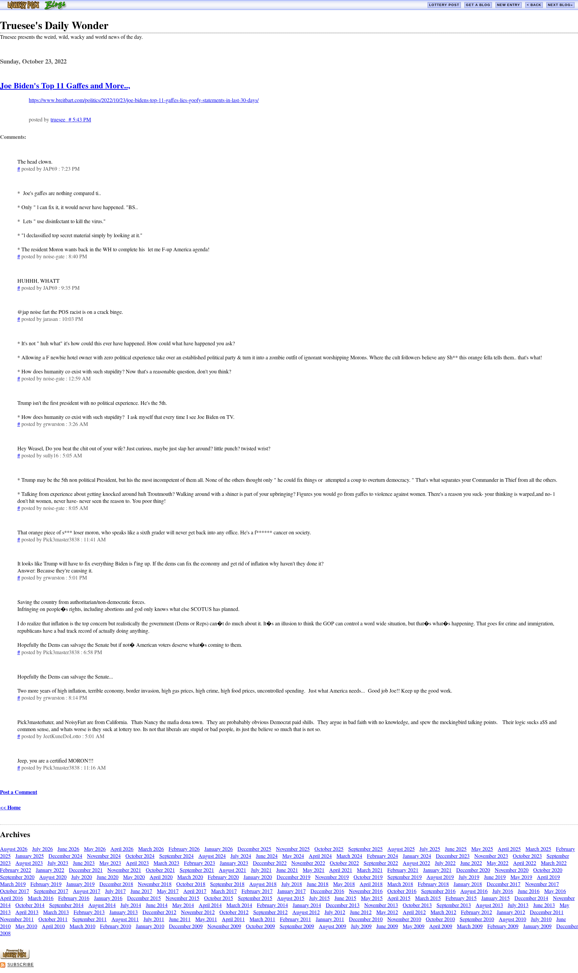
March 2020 (190, 876)
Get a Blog (478, 5)
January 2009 (537, 926)
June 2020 (107, 876)
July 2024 (240, 855)
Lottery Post (444, 5)
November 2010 (404, 918)
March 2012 (443, 911)
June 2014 (157, 904)
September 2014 (66, 904)
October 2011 (53, 918)
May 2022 (497, 862)
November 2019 (332, 876)
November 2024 (104, 855)
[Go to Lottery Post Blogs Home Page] (37, 7)
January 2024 (417, 855)
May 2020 (134, 876)
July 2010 (541, 918)
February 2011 (295, 918)
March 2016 (41, 897)
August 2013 (489, 904)
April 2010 (53, 926)
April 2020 (161, 876)
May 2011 (206, 918)
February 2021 (402, 869)
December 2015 (144, 897)
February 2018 (433, 883)
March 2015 (428, 897)
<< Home (10, 807)
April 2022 (524, 862)
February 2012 (476, 911)
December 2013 (343, 904)
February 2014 (272, 904)
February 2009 (502, 926)
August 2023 (29, 862)
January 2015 (495, 897)
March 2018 (400, 883)
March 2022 (554, 862)
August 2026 (13, 848)
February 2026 (184, 848)
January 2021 (437, 869)
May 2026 (95, 848)
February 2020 (223, 876)
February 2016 (73, 897)
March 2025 (538, 848)
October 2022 (344, 862)
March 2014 (239, 904)
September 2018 (227, 883)
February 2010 (115, 926)
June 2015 (345, 897)
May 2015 (372, 897)
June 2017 (141, 890)
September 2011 (89, 918)
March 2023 (166, 862)
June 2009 (387, 926)
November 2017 (542, 883)
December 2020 (473, 869)
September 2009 (297, 926)
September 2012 (270, 911)
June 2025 (456, 848)
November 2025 (293, 848)
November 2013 (381, 904)
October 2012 (234, 911)
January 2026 (218, 848)
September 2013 (454, 904)
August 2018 (263, 883)
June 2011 (180, 918)
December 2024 (65, 855)
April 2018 (371, 883)
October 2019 (368, 876)
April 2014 (210, 904)
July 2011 (153, 918)
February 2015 (461, 897)
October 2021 (160, 869)
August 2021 (232, 869)
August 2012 (306, 911)
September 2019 (404, 876)
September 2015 (255, 897)
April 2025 (509, 848)
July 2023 (57, 862)
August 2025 (401, 848)
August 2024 (212, 855)
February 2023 (199, 862)
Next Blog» (560, 5)
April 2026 (121, 848)
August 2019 (440, 876)
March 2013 (56, 911)
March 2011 (262, 918)
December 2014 (531, 897)
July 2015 (319, 897)
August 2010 (512, 918)
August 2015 (290, 897)
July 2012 (334, 911)
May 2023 (110, 862)
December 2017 (503, 883)
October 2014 (29, 904)
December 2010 (366, 918)
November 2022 (308, 862)
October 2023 (527, 855)
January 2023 (234, 862)
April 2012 (414, 911)
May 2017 (168, 890)
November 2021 (124, 869)
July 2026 (42, 848)
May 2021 (313, 869)
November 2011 (17, 918)
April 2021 (340, 869)
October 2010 (440, 918)
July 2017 (115, 890)
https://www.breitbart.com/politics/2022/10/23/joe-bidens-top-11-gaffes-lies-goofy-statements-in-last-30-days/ (144, 99)
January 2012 (511, 911)
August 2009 (332, 926)
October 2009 (260, 926)
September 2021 (197, 869)
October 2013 (417, 904)
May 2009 (413, 926)
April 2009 (440, 926)
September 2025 (365, 848)
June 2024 (267, 855)
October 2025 (329, 848)
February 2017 (257, 890)
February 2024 (382, 855)
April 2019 (548, 876)
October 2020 (547, 869)
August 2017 (86, 890)
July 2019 (469, 876)
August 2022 (416, 862)
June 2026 (68, 848)
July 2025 (429, 848)
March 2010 (82, 926)
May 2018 (344, 883)
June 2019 (495, 876)
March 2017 (224, 890)
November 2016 (366, 890)
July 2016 (502, 890)
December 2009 (186, 926)
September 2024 (176, 855)
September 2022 (381, 862)
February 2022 (15, 869)
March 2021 (370, 869)
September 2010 (477, 918)
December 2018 (116, 883)
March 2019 (13, 883)
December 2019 (293, 876)
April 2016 (11, 897)
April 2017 (194, 890)
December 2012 (159, 911)
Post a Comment (18, 792)
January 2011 (330, 918)
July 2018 (291, 883)
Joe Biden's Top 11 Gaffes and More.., (65, 85)
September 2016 (438, 890)
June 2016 (529, 890)
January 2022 (50, 869)
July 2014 (130, 904)
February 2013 (89, 911)
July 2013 (518, 904)
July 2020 (81, 876)
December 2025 (254, 848)
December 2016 (327, 890)
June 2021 (287, 869)
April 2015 (398, 897)
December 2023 (453, 855)
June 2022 (471, 862)
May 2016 (555, 890)
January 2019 (80, 883)
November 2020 (511, 869)
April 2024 (320, 855)
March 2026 (151, 848)
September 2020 (17, 876)
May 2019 (521, 876)
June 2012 (361, 911)
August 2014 (102, 904)
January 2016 (108, 897)
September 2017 (51, 890)
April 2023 (137, 862)
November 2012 (198, 911)
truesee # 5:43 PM (71, 119)
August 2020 (53, 876)
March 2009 (470, 926)
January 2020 (258, 876)
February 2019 (46, 883)
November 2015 (182, 897)
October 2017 (14, 890)
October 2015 (218, 897)
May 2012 (387, 911)
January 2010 (150, 926)
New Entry (508, 5)
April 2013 (26, 911)
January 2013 (123, 911)
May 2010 (26, 926)
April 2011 (233, 918)
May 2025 (482, 848)
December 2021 (86, 869)
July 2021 (261, 869)
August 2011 (125, 918)
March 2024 (349, 855)
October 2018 (190, 883)
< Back (534, 5)
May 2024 (293, 855)
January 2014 (307, 904)
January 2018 (468, 883)
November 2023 (491, 855)
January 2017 (291, 890)
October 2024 (140, 855)
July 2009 (361, 926)
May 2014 (183, 904)
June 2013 (544, 904)
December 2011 (547, 911)
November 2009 (224, 926)
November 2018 (155, 883)
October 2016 (401, 890)
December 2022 (270, 862)
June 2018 (317, 883)
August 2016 (474, 890)
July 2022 (445, 862)
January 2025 (29, 855)
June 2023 (84, 862)
